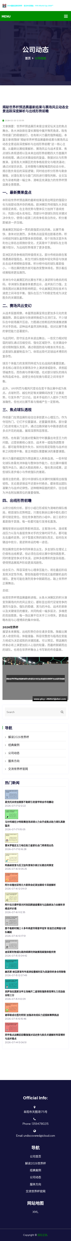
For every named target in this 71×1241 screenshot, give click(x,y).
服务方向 (13, 761)
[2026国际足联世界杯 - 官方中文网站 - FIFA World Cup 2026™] (35, 5)
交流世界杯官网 (18, 769)
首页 (28, 58)
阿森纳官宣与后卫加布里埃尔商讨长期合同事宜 (29, 865)
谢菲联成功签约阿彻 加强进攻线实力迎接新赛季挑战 (32, 1014)
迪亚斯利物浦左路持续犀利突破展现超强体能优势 (30, 951)
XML (36, 1212)
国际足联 (42, 1235)
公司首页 (35, 1156)
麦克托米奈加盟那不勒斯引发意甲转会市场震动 (29, 801)
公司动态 (13, 753)
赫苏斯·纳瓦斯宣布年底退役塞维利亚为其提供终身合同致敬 (35, 971)
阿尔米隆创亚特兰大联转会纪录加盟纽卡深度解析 (30, 884)
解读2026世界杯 (18, 737)
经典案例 (13, 745)
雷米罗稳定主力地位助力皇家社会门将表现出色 (29, 845)
